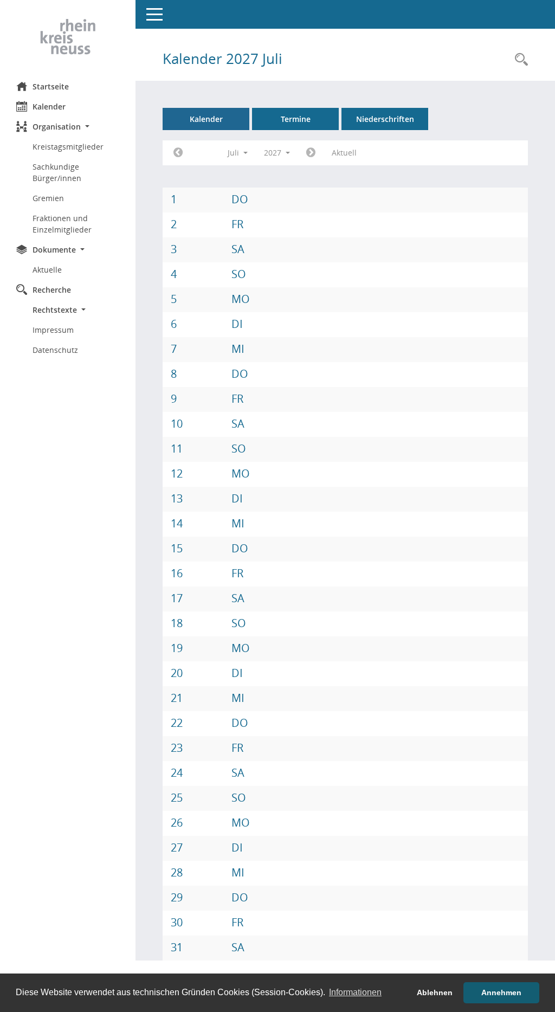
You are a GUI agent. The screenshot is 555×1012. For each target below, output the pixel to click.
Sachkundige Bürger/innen (57, 172)
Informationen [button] (355, 992)
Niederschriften (385, 119)
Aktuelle (47, 270)
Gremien (48, 198)
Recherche (52, 290)
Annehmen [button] (501, 992)
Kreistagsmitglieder (68, 146)
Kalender (49, 106)
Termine (296, 119)
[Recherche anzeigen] (518, 60)
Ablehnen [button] (435, 992)
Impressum (53, 330)
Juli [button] (234, 152)
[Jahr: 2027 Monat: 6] (178, 153)
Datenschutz (55, 350)
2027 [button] (273, 152)
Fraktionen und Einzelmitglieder (62, 224)
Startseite (51, 86)
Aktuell (344, 152)
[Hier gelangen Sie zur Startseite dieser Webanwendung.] (67, 37)
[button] (67, 127)
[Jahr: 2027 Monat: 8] (311, 153)
